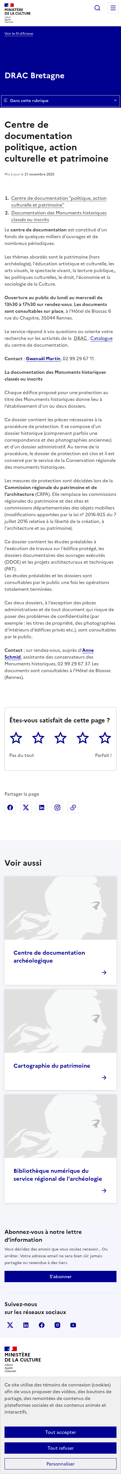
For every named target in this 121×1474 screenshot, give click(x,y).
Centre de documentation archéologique (49, 956)
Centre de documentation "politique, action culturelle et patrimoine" (59, 201)
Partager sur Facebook (10, 807)
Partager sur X (26, 807)
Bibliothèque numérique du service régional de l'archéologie (58, 1175)
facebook (41, 1325)
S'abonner (60, 1276)
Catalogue (101, 338)
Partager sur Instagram (57, 807)
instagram (57, 1325)
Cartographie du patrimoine (52, 1065)
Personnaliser (60, 1463)
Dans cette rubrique (29, 101)
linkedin (26, 1325)
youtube (73, 1325)
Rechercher (97, 8)
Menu (113, 8)
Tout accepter (60, 1432)
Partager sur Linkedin (41, 807)
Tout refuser (61, 1448)
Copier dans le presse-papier (73, 807)
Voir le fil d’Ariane (19, 33)
